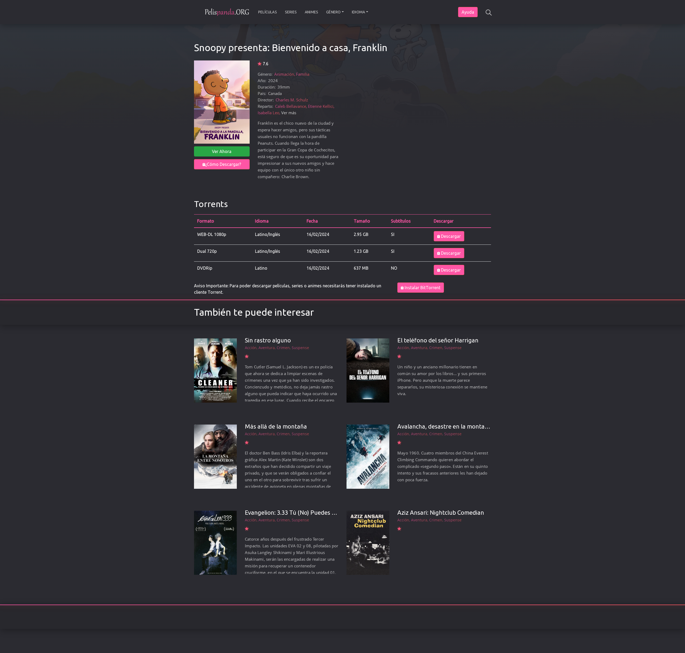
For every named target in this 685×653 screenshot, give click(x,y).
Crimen (283, 347)
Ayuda (468, 12)
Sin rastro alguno (268, 340)
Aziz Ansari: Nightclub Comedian (440, 512)
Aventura (266, 347)
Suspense (300, 347)
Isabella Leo (268, 112)
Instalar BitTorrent (422, 287)
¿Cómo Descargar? (223, 164)
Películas (267, 12)
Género (333, 12)
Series (291, 12)
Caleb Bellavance (290, 106)
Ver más (288, 112)
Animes (311, 12)
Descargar (450, 236)
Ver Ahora (221, 151)
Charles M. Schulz (292, 99)
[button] (488, 12)
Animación (284, 74)
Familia (302, 74)
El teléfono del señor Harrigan (437, 340)
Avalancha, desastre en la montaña (444, 426)
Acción (251, 347)
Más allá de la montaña (276, 426)
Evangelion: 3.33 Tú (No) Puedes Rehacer (299, 512)
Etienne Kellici (320, 106)
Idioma (358, 12)
